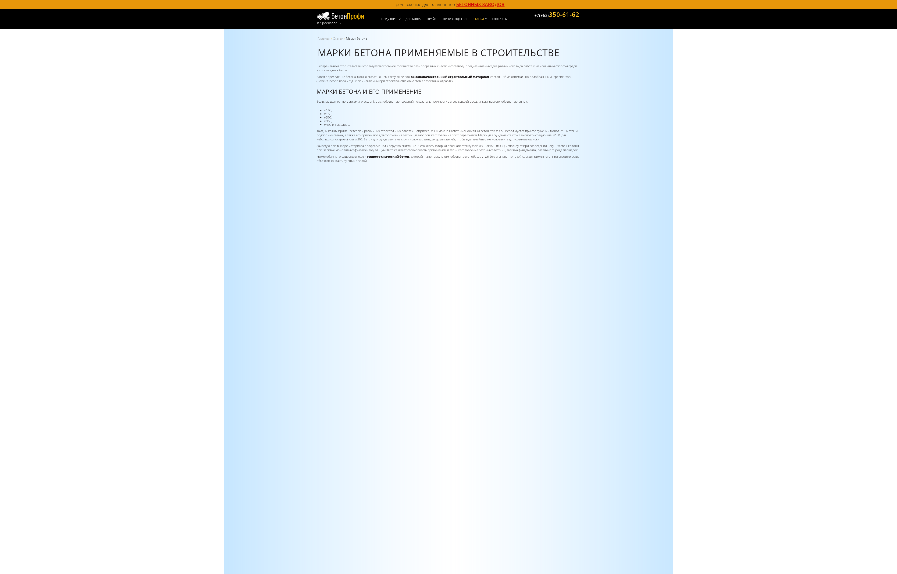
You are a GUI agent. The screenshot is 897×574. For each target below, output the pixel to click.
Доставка (413, 19)
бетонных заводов (480, 4)
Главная (324, 38)
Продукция (388, 19)
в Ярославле (327, 23)
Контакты (499, 19)
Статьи (338, 38)
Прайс (432, 19)
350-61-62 (556, 14)
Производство (455, 19)
